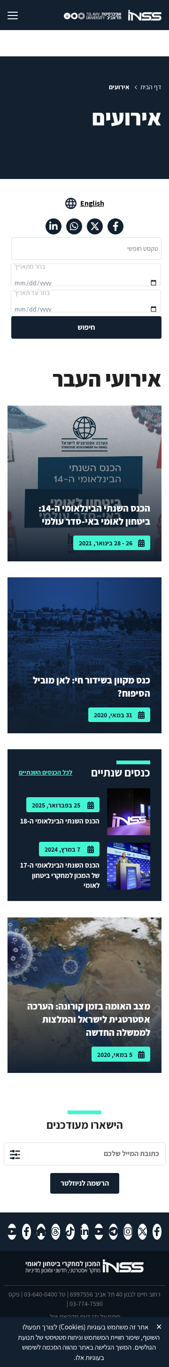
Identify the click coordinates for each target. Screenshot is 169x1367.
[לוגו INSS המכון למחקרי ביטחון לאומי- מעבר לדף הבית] (84, 1272)
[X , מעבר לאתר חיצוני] (95, 226)
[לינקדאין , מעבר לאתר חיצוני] (53, 226)
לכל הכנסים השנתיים (45, 772)
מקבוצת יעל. (63, 1317)
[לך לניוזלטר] (15, 1154)
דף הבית (150, 87)
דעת (85, 1317)
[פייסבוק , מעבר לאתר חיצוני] (115, 226)
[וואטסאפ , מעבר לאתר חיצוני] (74, 226)
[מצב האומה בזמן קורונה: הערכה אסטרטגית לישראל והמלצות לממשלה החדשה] (84, 995)
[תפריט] (20, 15)
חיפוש (86, 327)
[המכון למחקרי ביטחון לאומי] (144, 15)
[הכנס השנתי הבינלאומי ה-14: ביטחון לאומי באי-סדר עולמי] (84, 483)
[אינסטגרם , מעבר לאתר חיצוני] (127, 1232)
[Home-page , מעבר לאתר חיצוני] (41, 1232)
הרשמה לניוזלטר (85, 1183)
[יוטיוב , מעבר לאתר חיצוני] (98, 1232)
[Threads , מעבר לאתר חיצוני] (55, 1232)
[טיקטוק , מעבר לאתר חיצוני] (70, 1232)
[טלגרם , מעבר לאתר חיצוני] (113, 1232)
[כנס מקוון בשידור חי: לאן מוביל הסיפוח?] (84, 655)
